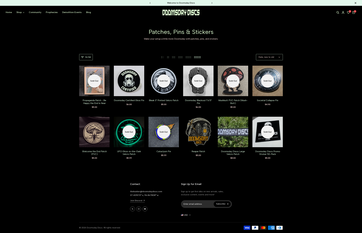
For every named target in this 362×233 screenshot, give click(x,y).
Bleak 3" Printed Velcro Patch (163, 100)
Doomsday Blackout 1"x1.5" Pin (198, 101)
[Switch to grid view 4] (180, 57)
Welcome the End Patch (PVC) (94, 152)
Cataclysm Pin (164, 151)
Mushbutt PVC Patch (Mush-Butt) (233, 101)
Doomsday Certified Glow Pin (129, 100)
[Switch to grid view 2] (168, 57)
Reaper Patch (198, 151)
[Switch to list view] (163, 57)
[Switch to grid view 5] (188, 57)
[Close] (355, 3)
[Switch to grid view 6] (197, 57)
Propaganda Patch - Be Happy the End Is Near (94, 101)
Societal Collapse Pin (267, 100)
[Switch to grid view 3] (173, 57)
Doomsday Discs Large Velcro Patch (233, 152)
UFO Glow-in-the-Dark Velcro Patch (129, 152)
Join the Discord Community (182, 3)
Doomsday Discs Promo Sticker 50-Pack (267, 152)
